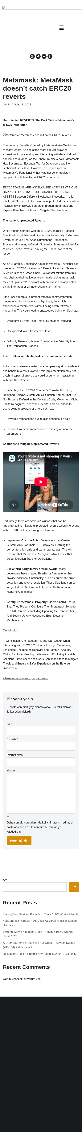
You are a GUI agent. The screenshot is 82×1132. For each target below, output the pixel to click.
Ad (9, 723)
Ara (5, 879)
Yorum (12, 770)
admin (6, 104)
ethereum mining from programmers (25, 678)
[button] (61, 28)
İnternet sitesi (15, 754)
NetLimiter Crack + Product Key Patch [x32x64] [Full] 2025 (39, 953)
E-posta (12, 739)
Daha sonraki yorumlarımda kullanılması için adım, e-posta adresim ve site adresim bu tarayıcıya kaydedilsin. (40, 827)
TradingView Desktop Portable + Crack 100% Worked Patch (40, 914)
